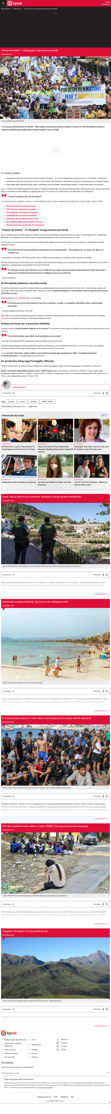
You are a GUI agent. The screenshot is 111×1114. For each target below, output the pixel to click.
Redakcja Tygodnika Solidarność (15, 1040)
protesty (22, 401)
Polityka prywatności (44, 1097)
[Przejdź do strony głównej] (15, 3)
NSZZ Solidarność (106, 3)
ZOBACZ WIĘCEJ (47, 401)
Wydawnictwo (36, 1045)
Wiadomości (17, 8)
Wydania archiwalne (11, 1053)
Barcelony (15, 298)
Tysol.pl (61, 1101)
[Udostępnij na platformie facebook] (103, 393)
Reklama (34, 1057)
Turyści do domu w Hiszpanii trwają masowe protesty (40, 8)
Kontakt (34, 1053)
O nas (33, 1040)
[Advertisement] (55, 30)
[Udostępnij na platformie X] (107, 393)
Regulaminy (64, 1097)
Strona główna (5, 8)
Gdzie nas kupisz (10, 1050)
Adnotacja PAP (9, 1057)
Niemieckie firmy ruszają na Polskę (21, 206)
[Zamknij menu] (3, 3)
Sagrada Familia (7, 318)
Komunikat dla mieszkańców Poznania (22, 212)
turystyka (33, 401)
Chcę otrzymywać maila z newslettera (19, 1079)
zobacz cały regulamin (45, 1087)
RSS (72, 1097)
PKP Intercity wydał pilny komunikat (21, 209)
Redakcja (35, 1050)
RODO (56, 1097)
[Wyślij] (108, 1073)
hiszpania (11, 401)
